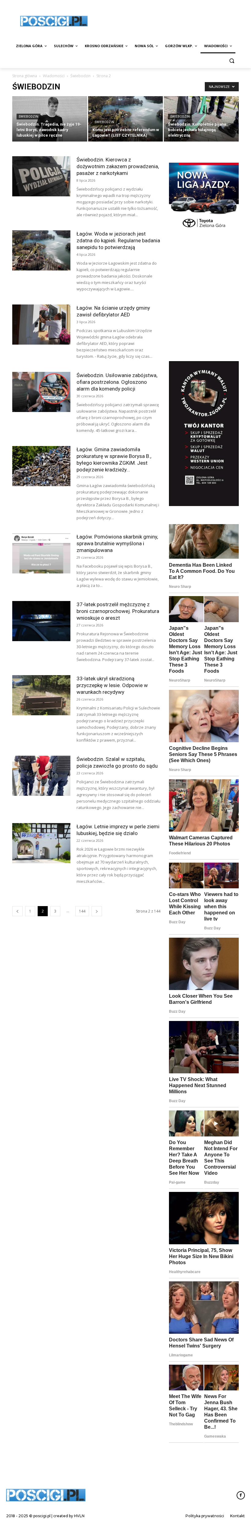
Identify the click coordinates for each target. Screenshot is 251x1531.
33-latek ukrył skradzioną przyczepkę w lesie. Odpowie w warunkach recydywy (112, 685)
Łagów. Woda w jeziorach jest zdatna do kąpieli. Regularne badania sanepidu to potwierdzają (118, 240)
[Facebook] (241, 1495)
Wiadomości (54, 75)
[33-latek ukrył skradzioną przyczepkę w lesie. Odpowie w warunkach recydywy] (41, 695)
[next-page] (97, 911)
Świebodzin (80, 75)
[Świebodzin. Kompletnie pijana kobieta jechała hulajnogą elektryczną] (201, 119)
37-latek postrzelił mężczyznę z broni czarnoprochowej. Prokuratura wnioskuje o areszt (118, 611)
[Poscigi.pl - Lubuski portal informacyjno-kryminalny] (54, 21)
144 (82, 911)
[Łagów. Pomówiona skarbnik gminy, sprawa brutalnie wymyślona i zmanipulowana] (41, 553)
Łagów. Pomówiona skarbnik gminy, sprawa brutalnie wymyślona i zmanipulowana (117, 543)
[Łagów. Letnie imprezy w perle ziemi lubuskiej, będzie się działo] (41, 843)
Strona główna (24, 75)
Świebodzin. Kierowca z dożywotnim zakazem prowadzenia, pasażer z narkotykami (118, 166)
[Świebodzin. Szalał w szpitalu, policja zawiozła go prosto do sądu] (41, 776)
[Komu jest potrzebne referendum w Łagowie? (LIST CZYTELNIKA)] (125, 119)
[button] (231, 61)
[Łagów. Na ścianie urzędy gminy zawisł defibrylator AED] (41, 324)
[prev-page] (17, 911)
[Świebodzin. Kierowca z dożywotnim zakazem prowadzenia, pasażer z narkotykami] (41, 176)
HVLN (79, 1516)
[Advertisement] (204, 319)
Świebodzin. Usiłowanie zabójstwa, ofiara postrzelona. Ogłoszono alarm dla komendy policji (117, 382)
